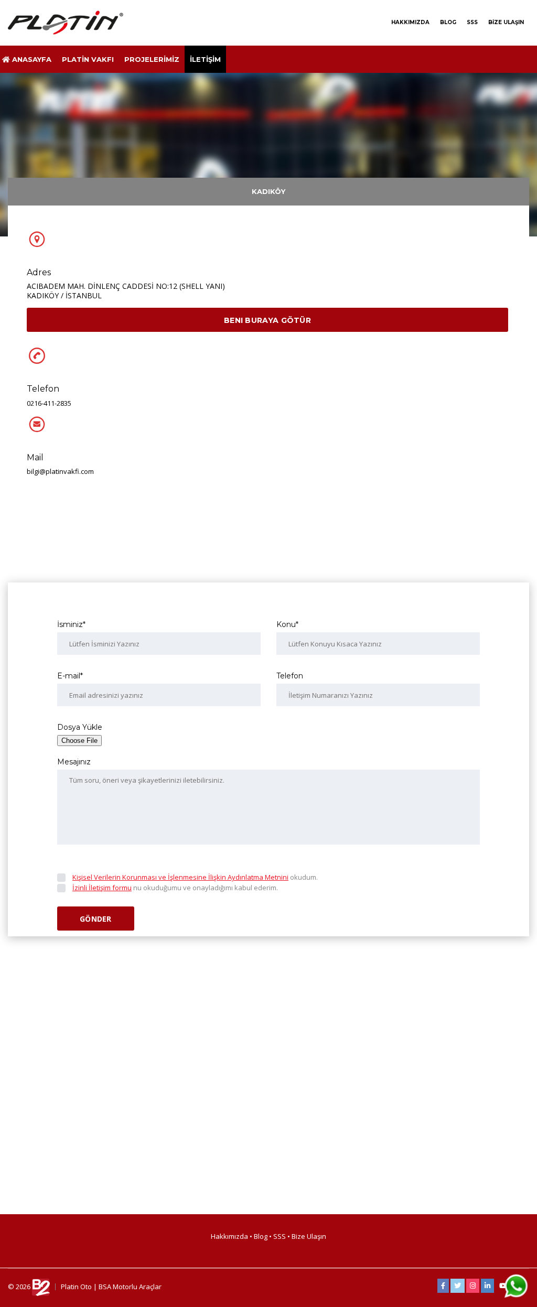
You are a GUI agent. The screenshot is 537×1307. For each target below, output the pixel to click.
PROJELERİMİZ (151, 59)
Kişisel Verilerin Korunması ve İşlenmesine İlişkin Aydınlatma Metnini (180, 877)
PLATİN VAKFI (88, 59)
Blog (260, 1236)
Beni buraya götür (267, 320)
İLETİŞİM (205, 59)
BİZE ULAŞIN (506, 22)
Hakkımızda (230, 1236)
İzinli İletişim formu (102, 887)
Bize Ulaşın (309, 1236)
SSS (472, 22)
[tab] (268, 192)
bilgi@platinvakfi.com (60, 471)
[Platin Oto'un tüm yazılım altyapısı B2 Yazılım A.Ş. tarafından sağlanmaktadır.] (41, 1286)
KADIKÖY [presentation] (268, 191)
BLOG (448, 22)
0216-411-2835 (49, 403)
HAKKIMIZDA (410, 22)
